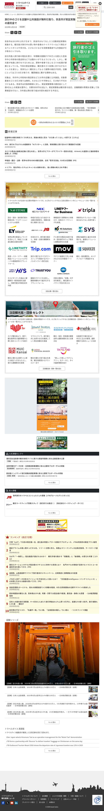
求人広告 (42, 802)
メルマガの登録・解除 (59, 796)
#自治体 (22, 27)
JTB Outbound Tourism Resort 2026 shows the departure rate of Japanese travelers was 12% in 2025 (44, 745)
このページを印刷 (93, 32)
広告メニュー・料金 (70, 799)
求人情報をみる (55, 3)
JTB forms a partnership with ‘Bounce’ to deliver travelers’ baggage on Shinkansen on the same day (44, 741)
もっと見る (52, 176)
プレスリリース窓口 (28, 802)
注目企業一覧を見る (52, 291)
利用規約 (43, 799)
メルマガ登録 (68, 3)
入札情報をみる (43, 3)
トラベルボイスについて (30, 796)
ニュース (13, 14)
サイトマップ (55, 799)
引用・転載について (77, 796)
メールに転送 (79, 32)
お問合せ (52, 802)
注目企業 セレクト (21, 194)
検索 (71, 7)
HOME (7, 14)
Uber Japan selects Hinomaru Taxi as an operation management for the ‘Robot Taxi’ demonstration (44, 737)
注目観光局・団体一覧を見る (52, 369)
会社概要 (45, 796)
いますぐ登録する (93, 24)
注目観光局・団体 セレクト (26, 313)
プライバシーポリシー (29, 799)
